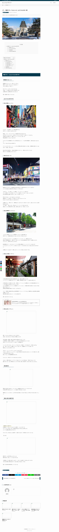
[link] (13, 489)
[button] (5, 475)
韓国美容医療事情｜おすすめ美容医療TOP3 (19, 301)
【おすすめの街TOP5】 (12, 48)
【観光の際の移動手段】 (12, 51)
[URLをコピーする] (37, 475)
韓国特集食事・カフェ (5, 12)
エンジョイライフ (6, 2)
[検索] (56, 0)
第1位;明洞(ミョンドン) (10, 62)
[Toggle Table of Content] (13, 58)
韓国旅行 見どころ (11, 47)
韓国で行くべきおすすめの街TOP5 (13, 46)
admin (7, 493)
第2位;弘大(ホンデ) (9, 63)
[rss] (55, 0)
